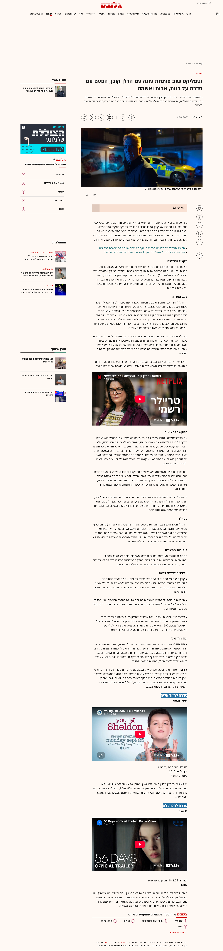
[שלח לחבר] (199, 242)
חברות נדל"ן (48, 252)
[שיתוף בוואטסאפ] (93, 117)
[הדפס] (131, 117)
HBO (180, 926)
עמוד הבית (198, 64)
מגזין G (58, 13)
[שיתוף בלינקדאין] (199, 234)
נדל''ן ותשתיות (133, 13)
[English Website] (218, 13)
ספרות (127, 921)
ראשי (188, 13)
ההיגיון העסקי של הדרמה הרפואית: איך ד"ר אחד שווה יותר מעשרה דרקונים (142, 248)
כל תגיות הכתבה (179, 932)
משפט (121, 13)
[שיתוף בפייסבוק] (101, 117)
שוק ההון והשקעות (149, 13)
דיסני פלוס (106, 921)
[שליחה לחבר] (110, 117)
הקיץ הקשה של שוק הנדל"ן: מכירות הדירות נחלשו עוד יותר (39, 258)
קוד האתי (124, 942)
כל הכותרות (165, 13)
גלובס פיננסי (178, 13)
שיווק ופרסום (70, 13)
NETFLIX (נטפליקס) (152, 921)
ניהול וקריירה (91, 13)
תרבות (49, 13)
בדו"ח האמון (108, 942)
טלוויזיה (199, 73)
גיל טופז (49, 269)
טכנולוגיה (111, 13)
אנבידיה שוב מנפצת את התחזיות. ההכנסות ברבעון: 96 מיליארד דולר (37, 291)
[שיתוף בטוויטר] (84, 117)
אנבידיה (50, 285)
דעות (81, 13)
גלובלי (101, 13)
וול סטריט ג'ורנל (36, 13)
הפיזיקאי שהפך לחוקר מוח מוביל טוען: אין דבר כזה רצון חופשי (38, 89)
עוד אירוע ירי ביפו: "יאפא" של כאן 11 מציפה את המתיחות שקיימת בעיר (144, 252)
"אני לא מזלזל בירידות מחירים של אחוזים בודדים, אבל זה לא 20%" (37, 274)
